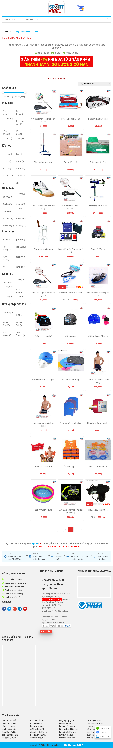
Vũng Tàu (6, 258)
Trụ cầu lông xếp (71, 162)
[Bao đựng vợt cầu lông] (98, 102)
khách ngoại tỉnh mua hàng (15, 583)
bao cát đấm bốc (9, 720)
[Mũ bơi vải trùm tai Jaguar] (43, 363)
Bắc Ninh (21, 257)
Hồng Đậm (6, 132)
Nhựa (9, 287)
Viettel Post (6, 323)
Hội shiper (7, 333)
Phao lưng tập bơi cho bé (98, 423)
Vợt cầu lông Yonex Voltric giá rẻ (43, 294)
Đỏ (21, 138)
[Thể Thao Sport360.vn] (56, 8)
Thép (9, 297)
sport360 (77, 745)
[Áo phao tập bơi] (70, 450)
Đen (9, 138)
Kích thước (20, 112)
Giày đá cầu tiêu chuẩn (98, 510)
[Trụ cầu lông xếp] (70, 146)
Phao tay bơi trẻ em (43, 466)
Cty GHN (8, 312)
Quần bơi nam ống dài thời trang (98, 381)
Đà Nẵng (21, 247)
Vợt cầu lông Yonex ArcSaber (70, 207)
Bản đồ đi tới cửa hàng (52, 599)
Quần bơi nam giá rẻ (43, 336)
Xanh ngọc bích (20, 122)
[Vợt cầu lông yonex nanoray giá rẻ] (43, 102)
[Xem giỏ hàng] (80, 8)
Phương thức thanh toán (14, 586)
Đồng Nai (21, 267)
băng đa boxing (8, 726)
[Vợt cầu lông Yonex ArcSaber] (70, 189)
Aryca (7, 211)
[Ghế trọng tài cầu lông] (43, 232)
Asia (21, 208)
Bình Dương (7, 268)
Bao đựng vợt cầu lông (98, 119)
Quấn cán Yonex (98, 249)
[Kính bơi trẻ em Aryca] (98, 450)
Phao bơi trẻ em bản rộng (70, 423)
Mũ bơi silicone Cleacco (98, 336)
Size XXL (8, 176)
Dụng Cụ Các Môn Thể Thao (26, 32)
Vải (21, 297)
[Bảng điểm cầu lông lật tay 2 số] (70, 232)
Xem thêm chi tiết (57, 79)
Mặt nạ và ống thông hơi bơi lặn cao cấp (71, 511)
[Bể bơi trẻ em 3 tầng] (43, 493)
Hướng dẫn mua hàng (13, 579)
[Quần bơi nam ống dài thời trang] (98, 363)
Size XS (20, 154)
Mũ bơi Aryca (70, 336)
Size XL (20, 169)
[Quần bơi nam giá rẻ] (43, 319)
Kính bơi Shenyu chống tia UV (98, 294)
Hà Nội (7, 240)
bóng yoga (91, 729)
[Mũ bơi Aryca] (70, 319)
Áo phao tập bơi (70, 466)
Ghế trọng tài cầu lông (43, 249)
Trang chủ (7, 32)
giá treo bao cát (9, 729)
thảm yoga (91, 726)
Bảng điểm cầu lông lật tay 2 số (70, 250)
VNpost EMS (19, 323)
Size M (20, 161)
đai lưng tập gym (94, 720)
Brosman (8, 226)
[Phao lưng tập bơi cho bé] (98, 406)
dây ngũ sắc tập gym (67, 732)
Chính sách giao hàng (13, 590)
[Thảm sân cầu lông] (98, 146)
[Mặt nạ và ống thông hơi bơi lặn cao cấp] (70, 493)
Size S (7, 161)
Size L (7, 169)
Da (21, 279)
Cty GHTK (19, 313)
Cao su (7, 282)
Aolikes (20, 204)
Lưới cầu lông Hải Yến (70, 119)
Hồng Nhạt (19, 132)
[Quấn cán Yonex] (98, 232)
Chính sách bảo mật (13, 597)
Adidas (7, 204)
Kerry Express (20, 333)
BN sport (8, 218)
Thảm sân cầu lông (98, 162)
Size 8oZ (21, 176)
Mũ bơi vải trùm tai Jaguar (43, 379)
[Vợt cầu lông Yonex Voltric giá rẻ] (43, 276)
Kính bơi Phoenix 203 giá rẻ (70, 293)
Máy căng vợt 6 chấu (98, 206)
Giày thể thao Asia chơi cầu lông (43, 207)
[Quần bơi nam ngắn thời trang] (43, 406)
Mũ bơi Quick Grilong (70, 379)
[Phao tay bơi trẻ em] (43, 450)
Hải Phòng (7, 248)
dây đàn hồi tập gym (67, 726)
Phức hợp (19, 290)
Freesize (8, 154)
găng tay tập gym (66, 720)
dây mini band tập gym (68, 729)
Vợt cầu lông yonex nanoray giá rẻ (43, 120)
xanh (9, 118)
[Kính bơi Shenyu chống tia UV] (98, 276)
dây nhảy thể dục (66, 735)
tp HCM (20, 240)
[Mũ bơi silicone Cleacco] (98, 319)
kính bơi (90, 738)
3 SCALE (8, 197)
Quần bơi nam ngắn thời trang (43, 424)
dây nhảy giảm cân (67, 738)
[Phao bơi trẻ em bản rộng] (70, 406)
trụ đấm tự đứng (9, 738)
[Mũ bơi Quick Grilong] (70, 363)
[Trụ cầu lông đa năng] (43, 146)
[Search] (107, 19)
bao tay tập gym (66, 723)
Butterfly (21, 226)
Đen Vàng (6, 112)
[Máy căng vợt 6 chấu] (98, 189)
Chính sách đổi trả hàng (14, 594)
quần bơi (90, 735)
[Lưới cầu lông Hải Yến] (70, 102)
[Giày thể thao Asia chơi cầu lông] (43, 189)
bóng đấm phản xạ (10, 735)
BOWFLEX (21, 218)
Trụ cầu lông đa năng (43, 162)
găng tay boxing (9, 723)
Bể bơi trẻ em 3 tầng (43, 510)
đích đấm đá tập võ (10, 732)
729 (21, 194)
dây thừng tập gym (95, 723)
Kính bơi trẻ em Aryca (98, 466)
